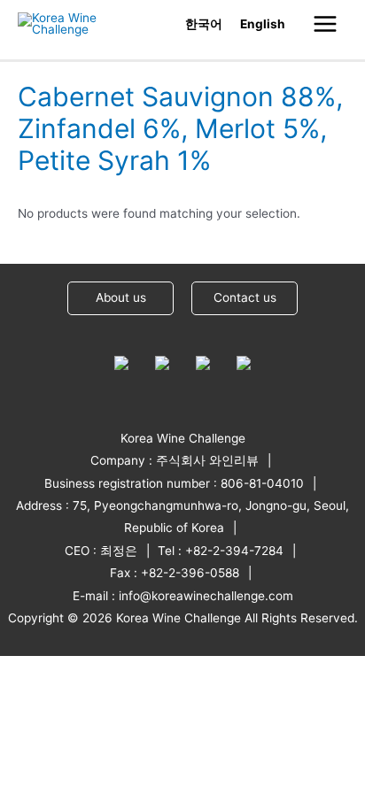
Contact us (245, 297)
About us (121, 297)
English (262, 24)
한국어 (203, 24)
